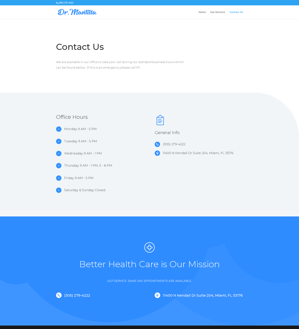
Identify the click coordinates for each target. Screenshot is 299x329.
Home (202, 12)
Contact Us (236, 12)
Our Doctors (217, 12)
